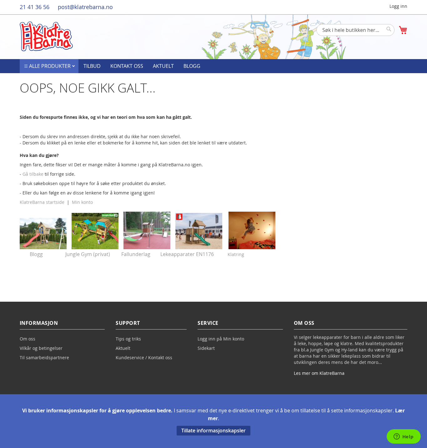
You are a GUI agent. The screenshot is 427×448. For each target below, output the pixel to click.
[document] (213, 421)
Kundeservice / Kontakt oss (144, 357)
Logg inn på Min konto (221, 339)
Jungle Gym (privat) (87, 254)
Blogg (191, 66)
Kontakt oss (126, 66)
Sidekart (206, 348)
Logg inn (398, 6)
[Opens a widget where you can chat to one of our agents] (403, 437)
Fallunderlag (135, 254)
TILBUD (92, 66)
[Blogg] (43, 247)
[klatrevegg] (252, 247)
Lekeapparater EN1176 (187, 254)
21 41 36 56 (34, 7)
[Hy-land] (198, 247)
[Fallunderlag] (146, 247)
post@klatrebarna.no (85, 7)
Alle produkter (50, 66)
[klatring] (244, 254)
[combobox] (355, 30)
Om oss (27, 339)
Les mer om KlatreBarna (319, 373)
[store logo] (46, 36)
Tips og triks (128, 339)
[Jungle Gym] (95, 247)
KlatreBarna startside (42, 202)
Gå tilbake (33, 174)
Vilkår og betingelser (41, 348)
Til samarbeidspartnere (44, 357)
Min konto (82, 202)
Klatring (236, 254)
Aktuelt (163, 66)
